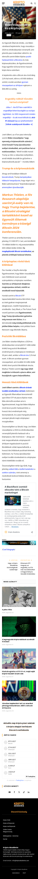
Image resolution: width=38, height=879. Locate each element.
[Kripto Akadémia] (19, 3)
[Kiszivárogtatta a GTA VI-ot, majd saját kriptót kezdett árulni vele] (19, 659)
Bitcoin (18, 296)
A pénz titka (7, 609)
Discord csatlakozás (19, 730)
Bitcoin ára (24, 355)
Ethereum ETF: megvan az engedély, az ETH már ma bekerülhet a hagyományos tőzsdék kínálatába (28, 568)
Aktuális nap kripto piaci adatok (19, 723)
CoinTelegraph (8, 549)
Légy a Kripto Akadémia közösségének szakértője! (12, 566)
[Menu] (3, 3)
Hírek (8, 35)
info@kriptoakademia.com (20, 860)
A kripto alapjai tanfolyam (19, 726)
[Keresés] (31, 3)
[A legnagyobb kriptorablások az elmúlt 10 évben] (19, 626)
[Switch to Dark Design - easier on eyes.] (35, 3)
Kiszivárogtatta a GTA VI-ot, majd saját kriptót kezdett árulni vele (18, 672)
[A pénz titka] (19, 597)
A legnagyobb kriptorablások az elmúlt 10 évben (18, 640)
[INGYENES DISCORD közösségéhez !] (19, 544)
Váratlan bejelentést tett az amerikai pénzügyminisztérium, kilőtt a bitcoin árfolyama (17, 705)
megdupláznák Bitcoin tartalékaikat (16, 251)
